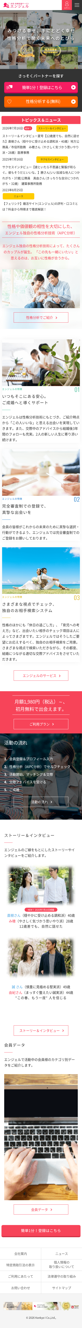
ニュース (61, 1253)
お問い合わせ (20, 1287)
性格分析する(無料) (43, 101)
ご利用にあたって (20, 1276)
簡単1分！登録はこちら (42, 87)
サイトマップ (61, 1287)
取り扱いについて (61, 1264)
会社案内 (20, 1253)
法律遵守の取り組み (62, 1276)
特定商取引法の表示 (20, 1264)
